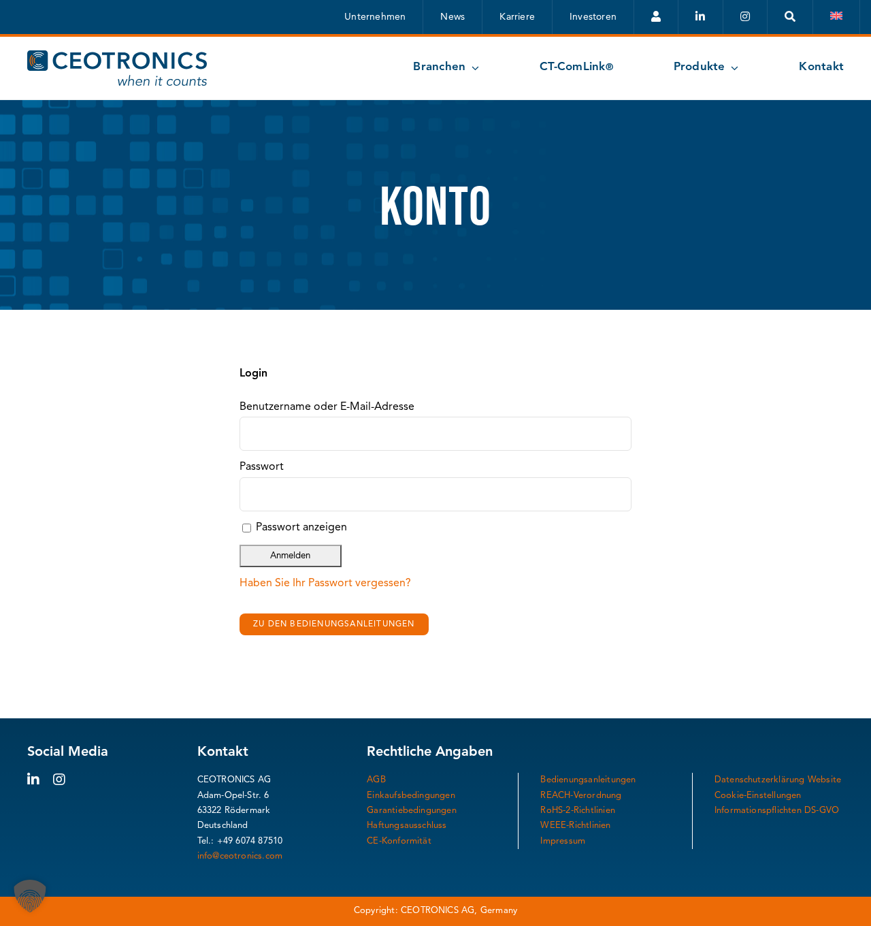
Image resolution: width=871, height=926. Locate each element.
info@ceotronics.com (240, 856)
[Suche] (790, 17)
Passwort (262, 467)
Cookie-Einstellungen (758, 795)
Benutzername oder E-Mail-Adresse (327, 407)
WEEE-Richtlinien (575, 825)
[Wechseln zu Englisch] (836, 17)
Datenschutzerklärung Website (777, 780)
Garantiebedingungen (412, 810)
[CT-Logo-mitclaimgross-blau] (117, 55)
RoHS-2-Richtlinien (577, 810)
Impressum (562, 841)
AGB (376, 780)
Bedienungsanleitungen (588, 780)
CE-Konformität (399, 841)
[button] (30, 896)
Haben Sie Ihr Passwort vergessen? (325, 583)
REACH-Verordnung (580, 795)
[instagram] (59, 779)
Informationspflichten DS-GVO (776, 810)
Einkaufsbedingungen (411, 795)
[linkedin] (33, 779)
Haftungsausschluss (407, 825)
